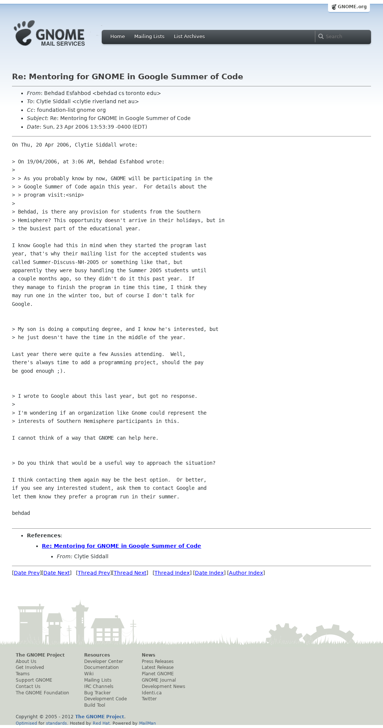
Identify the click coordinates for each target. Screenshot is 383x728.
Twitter (149, 698)
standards (56, 723)
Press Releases (158, 661)
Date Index (209, 573)
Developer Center (103, 661)
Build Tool (94, 705)
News (148, 655)
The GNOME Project (40, 655)
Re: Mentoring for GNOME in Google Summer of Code (121, 546)
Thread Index (172, 573)
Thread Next (130, 573)
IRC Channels (98, 686)
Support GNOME (34, 680)
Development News (163, 686)
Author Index (246, 573)
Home (117, 36)
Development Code (105, 698)
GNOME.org (352, 6)
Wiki (89, 673)
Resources (97, 655)
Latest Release (158, 667)
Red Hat (101, 723)
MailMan (147, 723)
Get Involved (30, 667)
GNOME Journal (159, 680)
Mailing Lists (149, 36)
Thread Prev (94, 573)
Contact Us (28, 686)
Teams (23, 673)
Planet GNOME (158, 673)
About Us (26, 661)
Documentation (101, 667)
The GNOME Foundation (42, 692)
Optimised (26, 723)
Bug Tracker (97, 692)
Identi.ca (152, 692)
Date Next (56, 573)
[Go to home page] (60, 48)
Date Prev (27, 573)
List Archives (189, 36)
